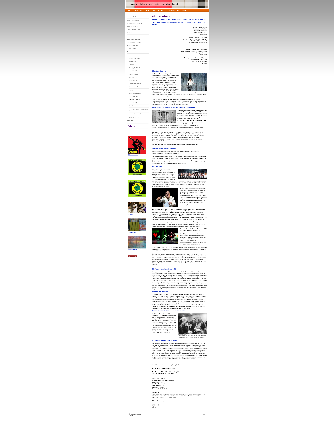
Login (204, 413)
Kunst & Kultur (132, 249)
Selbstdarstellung (133, 155)
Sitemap (139, 414)
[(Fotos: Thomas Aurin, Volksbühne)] (194, 82)
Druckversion (133, 414)
